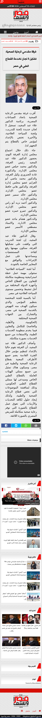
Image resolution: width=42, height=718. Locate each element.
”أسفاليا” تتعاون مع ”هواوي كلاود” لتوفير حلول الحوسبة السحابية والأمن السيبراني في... (14, 596)
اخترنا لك (32, 610)
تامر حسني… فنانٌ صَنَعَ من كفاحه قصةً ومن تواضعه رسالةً (31, 626)
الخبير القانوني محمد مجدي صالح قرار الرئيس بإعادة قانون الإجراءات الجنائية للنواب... (31, 650)
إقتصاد (31, 41)
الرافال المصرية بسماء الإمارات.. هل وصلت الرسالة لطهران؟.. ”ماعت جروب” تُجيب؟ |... (14, 584)
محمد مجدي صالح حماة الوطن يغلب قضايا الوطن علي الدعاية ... (11, 649)
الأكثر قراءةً (32, 557)
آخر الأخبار (32, 483)
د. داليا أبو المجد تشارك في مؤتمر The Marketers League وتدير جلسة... (15, 563)
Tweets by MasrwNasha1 (33, 683)
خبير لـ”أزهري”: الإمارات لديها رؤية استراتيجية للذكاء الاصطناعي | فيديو (16, 573)
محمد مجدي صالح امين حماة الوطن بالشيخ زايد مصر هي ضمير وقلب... (11, 628)
